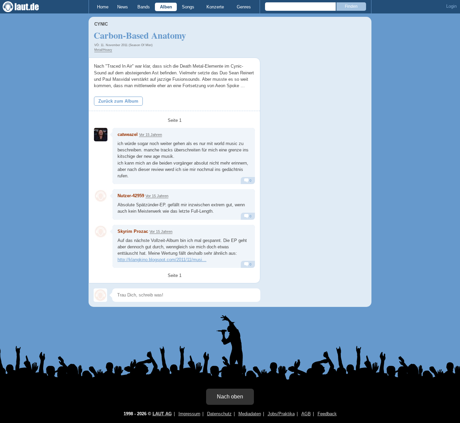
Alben (166, 6)
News (122, 6)
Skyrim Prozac (133, 231)
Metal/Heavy (103, 49)
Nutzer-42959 (131, 195)
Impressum (189, 413)
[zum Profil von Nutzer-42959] (100, 196)
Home (102, 6)
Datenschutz (219, 413)
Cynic (101, 24)
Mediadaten (249, 413)
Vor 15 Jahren (150, 135)
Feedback (327, 413)
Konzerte (215, 6)
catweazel (128, 134)
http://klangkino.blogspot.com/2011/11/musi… (162, 259)
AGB (306, 413)
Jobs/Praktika (281, 413)
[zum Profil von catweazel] (100, 134)
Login (451, 6)
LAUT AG (162, 413)
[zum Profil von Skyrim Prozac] (100, 231)
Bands (143, 6)
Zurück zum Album (118, 101)
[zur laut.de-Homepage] (27, 6)
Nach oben (230, 396)
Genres (244, 6)
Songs (188, 6)
